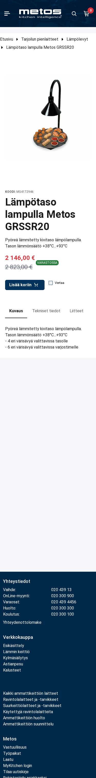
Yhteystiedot (16, 581)
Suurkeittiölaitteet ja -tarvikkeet (32, 705)
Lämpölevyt (77, 39)
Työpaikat (12, 753)
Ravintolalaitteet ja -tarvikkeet (30, 699)
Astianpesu (13, 664)
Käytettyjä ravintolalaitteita (28, 711)
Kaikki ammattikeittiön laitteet (30, 693)
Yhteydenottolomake (22, 622)
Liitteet (76, 310)
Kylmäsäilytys (15, 657)
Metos (10, 738)
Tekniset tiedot (46, 310)
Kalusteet (12, 670)
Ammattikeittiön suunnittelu (28, 724)
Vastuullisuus (15, 747)
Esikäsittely (13, 645)
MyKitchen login (17, 765)
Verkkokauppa (18, 637)
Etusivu (6, 39)
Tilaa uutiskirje (16, 771)
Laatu (8, 759)
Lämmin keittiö (16, 651)
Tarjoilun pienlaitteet (39, 39)
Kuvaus (16, 310)
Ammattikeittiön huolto (24, 717)
